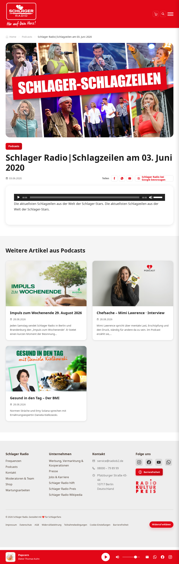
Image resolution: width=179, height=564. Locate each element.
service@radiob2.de (110, 461)
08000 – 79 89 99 (108, 468)
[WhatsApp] (168, 462)
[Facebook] (148, 462)
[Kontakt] (147, 557)
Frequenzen (13, 461)
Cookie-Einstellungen (100, 524)
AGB (37, 524)
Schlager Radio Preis (62, 489)
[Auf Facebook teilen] (114, 178)
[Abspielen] (105, 557)
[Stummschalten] (150, 197)
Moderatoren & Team (20, 478)
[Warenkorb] (156, 14)
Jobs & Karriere (59, 477)
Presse (53, 471)
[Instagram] (139, 462)
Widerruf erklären (161, 524)
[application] (89, 197)
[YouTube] (158, 462)
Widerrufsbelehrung (51, 524)
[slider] (158, 197)
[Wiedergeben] (18, 197)
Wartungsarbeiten (18, 490)
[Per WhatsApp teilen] (122, 178)
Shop (9, 484)
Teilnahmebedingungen (75, 524)
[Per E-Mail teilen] (130, 178)
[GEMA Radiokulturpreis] (146, 486)
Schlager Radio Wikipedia (65, 495)
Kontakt (11, 472)
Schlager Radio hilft (62, 483)
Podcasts (27, 36)
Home (12, 36)
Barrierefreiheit (152, 472)
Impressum (11, 524)
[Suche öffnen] (163, 14)
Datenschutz (26, 524)
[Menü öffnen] (170, 14)
